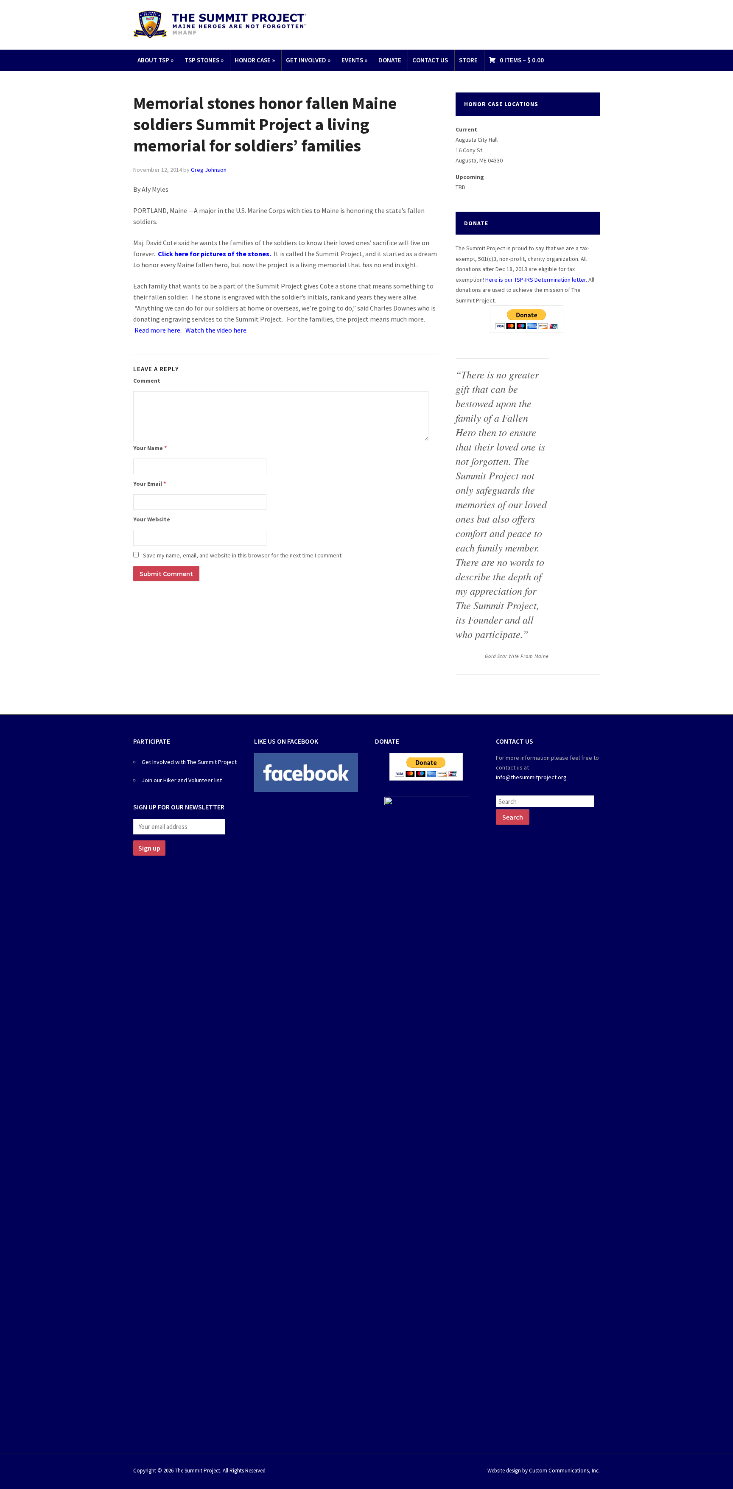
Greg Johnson (209, 170)
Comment (146, 380)
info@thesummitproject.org (531, 777)
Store (468, 60)
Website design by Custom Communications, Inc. (543, 1470)
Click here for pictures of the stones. (214, 253)
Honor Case (255, 60)
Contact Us (430, 60)
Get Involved (308, 60)
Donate (389, 60)
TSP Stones (204, 60)
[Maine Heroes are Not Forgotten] (219, 24)
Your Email (149, 483)
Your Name (150, 448)
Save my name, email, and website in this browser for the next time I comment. (243, 555)
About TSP (155, 60)
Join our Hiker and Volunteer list (182, 780)
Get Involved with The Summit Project (189, 762)
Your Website (151, 519)
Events (354, 60)
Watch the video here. (216, 330)
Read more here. (158, 330)
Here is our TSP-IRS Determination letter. (536, 279)
